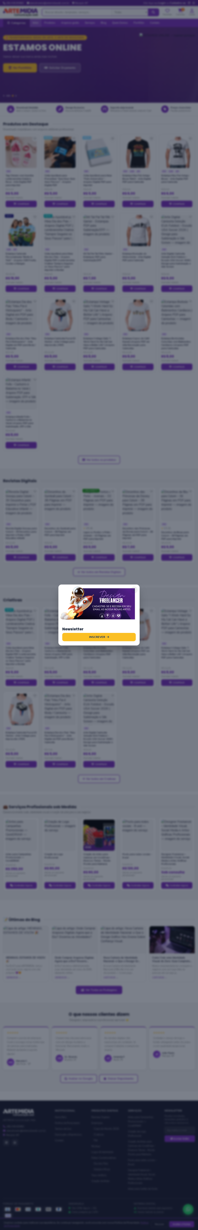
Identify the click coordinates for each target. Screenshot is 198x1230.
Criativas (99, 1134)
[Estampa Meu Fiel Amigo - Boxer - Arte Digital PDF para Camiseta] (176, 152)
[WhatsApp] (15, 1142)
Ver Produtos (22, 86)
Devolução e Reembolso (68, 1134)
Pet (95, 1140)
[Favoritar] (35, 138)
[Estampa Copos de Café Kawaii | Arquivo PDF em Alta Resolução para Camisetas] (138, 315)
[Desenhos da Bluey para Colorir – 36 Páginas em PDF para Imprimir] (176, 505)
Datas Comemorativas (103, 1157)
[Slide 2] (7, 96)
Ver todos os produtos (101, 460)
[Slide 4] (16, 96)
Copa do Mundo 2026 (106, 1129)
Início (35, 23)
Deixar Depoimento (121, 1078)
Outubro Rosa (102, 1169)
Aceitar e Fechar (182, 1224)
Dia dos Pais (101, 1163)
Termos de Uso (63, 1128)
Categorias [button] (18, 23)
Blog (103, 23)
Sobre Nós (61, 1117)
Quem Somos (120, 23)
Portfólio (139, 23)
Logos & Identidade (102, 1152)
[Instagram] (6, 1142)
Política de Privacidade (67, 1123)
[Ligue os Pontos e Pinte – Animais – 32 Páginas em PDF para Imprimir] (98, 505)
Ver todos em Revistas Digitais (101, 572)
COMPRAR (23, 203)
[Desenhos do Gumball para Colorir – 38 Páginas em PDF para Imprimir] (60, 505)
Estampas (97, 1123)
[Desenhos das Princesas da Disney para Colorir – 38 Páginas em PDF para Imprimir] (138, 505)
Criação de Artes (100, 1181)
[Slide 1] (4, 96)
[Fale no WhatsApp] (188, 1209)
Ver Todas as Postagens (101, 990)
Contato (155, 23)
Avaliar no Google (80, 1078)
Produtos (49, 23)
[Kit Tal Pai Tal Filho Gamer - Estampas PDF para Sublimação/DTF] (98, 230)
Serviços (90, 23)
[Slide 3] (11, 96)
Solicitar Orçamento (62, 86)
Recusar (159, 1224)
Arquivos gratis (70, 23)
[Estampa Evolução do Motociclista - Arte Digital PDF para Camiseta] (138, 230)
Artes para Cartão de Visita (142, 1188)
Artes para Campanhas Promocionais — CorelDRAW (140, 1121)
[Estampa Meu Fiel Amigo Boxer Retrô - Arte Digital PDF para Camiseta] (138, 152)
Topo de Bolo (99, 1175)
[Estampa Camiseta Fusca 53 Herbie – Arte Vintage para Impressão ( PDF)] (60, 315)
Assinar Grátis (180, 1138)
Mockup (95, 1146)
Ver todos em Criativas (101, 779)
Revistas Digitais (100, 1117)
